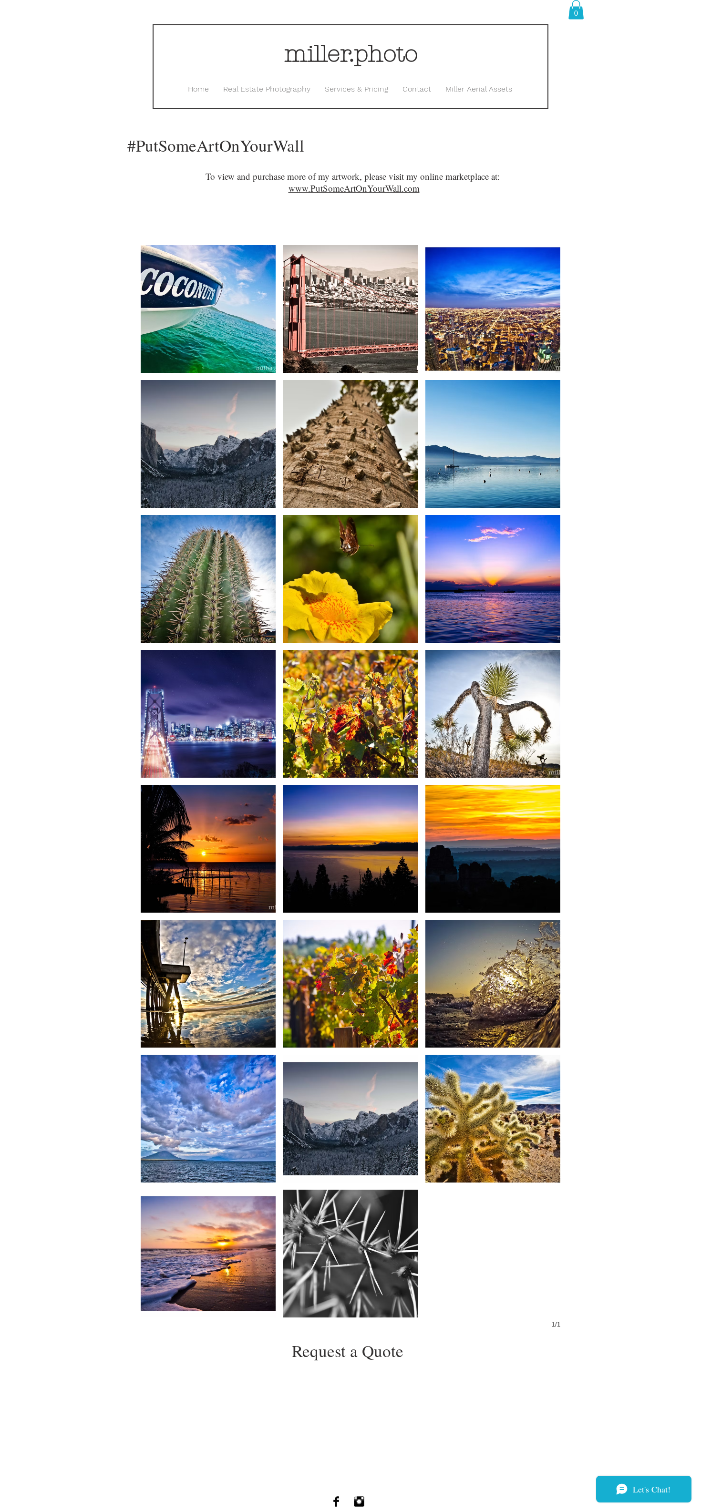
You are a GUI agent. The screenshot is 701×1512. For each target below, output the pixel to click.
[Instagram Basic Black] (359, 1501)
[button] (576, 10)
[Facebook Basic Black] (336, 1501)
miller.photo (351, 54)
